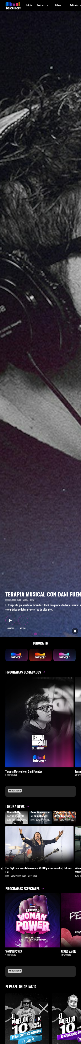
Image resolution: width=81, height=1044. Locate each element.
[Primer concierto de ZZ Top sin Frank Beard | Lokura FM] (64, 817)
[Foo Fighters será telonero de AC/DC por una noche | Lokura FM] (39, 845)
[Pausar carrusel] (75, 631)
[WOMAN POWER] (32, 920)
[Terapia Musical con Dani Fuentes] (39, 722)
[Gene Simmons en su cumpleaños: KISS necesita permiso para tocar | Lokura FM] (40, 817)
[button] (43, 5)
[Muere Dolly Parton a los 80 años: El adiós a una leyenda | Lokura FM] (16, 817)
